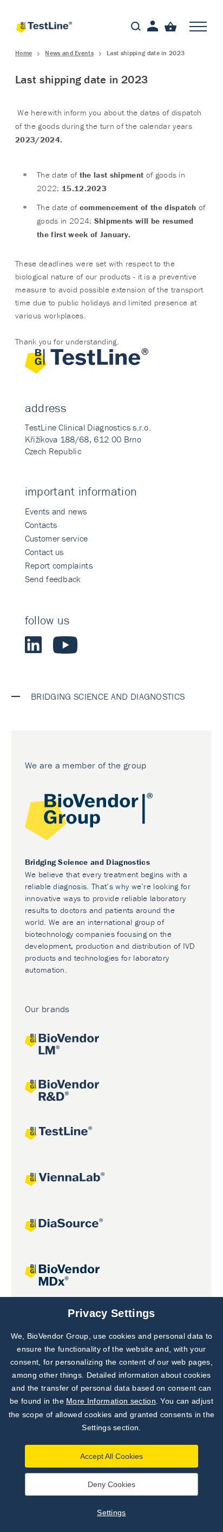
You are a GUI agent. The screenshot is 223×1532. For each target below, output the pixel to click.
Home (23, 53)
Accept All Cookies (111, 1456)
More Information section (111, 1401)
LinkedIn (33, 645)
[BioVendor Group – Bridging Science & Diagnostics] (112, 818)
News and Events (69, 53)
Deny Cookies (111, 1484)
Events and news (56, 511)
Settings (111, 1512)
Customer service (56, 538)
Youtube (65, 645)
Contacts (41, 524)
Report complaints (59, 565)
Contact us (44, 551)
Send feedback (53, 578)
